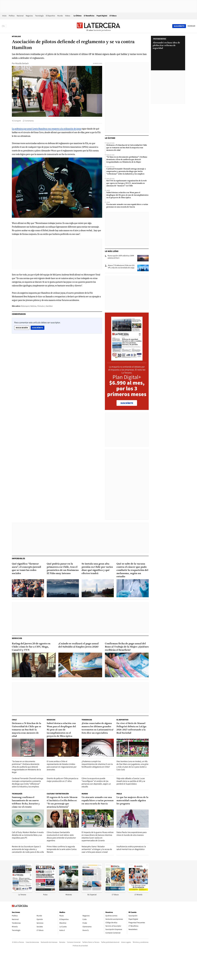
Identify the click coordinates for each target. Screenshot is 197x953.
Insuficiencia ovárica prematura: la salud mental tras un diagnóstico (131, 848)
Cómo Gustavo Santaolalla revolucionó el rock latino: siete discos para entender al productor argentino (61, 836)
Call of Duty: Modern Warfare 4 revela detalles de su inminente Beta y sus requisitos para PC (28, 835)
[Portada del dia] (127, 359)
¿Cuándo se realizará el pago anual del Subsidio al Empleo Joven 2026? (78, 645)
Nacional (20, 15)
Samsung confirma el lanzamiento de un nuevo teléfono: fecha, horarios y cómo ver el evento (26, 802)
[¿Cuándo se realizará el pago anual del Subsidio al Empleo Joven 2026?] (80, 665)
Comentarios (29, 121)
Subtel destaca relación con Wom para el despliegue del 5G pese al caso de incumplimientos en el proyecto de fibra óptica (127, 195)
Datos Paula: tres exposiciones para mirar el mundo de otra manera (131, 833)
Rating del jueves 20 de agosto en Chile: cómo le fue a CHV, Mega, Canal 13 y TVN (31, 646)
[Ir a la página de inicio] (98, 26)
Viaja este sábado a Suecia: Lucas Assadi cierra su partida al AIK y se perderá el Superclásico (131, 781)
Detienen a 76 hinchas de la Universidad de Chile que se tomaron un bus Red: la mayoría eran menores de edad (126, 147)
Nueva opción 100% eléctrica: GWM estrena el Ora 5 (121, 257)
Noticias (33, 306)
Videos (67, 15)
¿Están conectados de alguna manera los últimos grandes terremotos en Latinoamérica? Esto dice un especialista (97, 728)
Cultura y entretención (58, 793)
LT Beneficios (89, 15)
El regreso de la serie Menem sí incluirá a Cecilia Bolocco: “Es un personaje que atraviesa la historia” (62, 802)
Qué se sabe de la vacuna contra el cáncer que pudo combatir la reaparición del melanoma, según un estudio (132, 570)
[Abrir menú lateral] (4, 26)
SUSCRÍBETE (127, 403)
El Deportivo (50, 15)
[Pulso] (45, 891)
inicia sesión (22, 327)
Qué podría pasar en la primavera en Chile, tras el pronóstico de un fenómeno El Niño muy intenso (63, 569)
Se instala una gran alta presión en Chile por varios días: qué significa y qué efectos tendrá (97, 569)
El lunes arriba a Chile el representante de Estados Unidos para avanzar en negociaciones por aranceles (61, 765)
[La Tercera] (22, 891)
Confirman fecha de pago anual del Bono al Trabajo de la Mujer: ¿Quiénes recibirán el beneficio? (127, 646)
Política (11, 15)
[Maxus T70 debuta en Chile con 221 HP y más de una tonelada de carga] (143, 268)
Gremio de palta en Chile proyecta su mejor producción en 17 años (62, 779)
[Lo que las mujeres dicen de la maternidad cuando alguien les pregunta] (133, 818)
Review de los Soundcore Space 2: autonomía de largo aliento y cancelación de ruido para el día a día (28, 849)
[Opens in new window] (68, 891)
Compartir (17, 121)
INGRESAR (191, 26)
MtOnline (16, 36)
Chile (14, 720)
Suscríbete (38, 327)
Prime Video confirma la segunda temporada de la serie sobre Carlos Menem (61, 849)
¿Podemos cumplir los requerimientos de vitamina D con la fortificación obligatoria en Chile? (97, 764)
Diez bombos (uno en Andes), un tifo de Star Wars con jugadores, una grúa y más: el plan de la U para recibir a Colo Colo (132, 765)
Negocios (29, 15)
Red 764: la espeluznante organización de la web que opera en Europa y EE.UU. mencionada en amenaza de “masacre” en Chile (126, 183)
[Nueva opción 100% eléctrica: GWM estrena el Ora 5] (143, 258)
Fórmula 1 (41, 306)
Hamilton (49, 306)
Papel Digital (102, 15)
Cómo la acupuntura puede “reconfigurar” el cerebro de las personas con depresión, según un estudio (96, 782)
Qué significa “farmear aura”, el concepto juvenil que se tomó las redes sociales (26, 569)
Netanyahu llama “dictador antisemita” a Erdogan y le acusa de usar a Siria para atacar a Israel (97, 849)
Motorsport (25, 306)
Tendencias (87, 720)
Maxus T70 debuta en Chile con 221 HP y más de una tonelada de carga (121, 266)
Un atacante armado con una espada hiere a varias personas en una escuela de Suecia (127, 206)
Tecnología (39, 15)
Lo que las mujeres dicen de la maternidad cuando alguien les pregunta (132, 800)
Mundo (60, 15)
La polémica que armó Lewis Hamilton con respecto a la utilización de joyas (46, 128)
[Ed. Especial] (92, 891)
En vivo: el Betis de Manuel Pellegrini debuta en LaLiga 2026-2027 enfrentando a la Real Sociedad (131, 728)
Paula (119, 793)
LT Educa (113, 15)
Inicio (4, 15)
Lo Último (78, 15)
